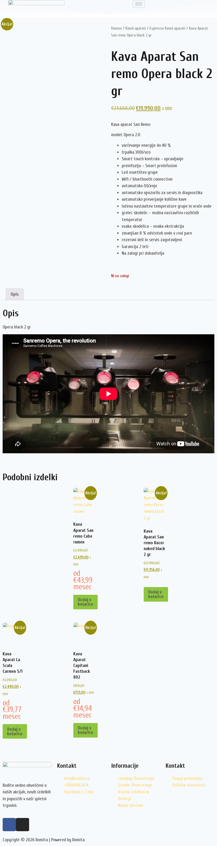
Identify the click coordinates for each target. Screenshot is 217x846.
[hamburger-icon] (139, 4)
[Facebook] (9, 824)
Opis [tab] (15, 294)
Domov (116, 28)
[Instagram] (22, 824)
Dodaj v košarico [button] (85, 602)
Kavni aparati (135, 28)
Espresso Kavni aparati (167, 28)
